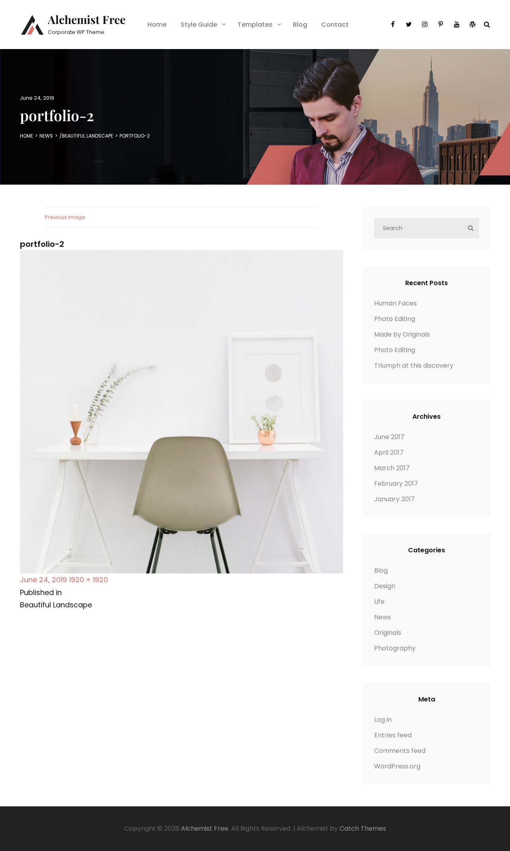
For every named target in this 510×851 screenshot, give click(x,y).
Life (379, 601)
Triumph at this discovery (413, 365)
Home (157, 24)
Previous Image (65, 217)
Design (384, 586)
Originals (387, 632)
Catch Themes (362, 828)
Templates (255, 24)
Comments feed (400, 750)
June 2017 (389, 436)
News (46, 135)
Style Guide (198, 24)
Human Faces (395, 303)
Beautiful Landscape (87, 135)
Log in (383, 719)
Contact (335, 24)
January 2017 (394, 499)
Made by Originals (402, 334)
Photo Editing (394, 318)
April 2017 (389, 452)
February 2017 (396, 483)
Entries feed (393, 735)
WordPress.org (397, 766)
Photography (395, 648)
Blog (300, 24)
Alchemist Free (87, 19)
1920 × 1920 (88, 580)
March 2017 (392, 468)
